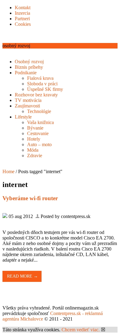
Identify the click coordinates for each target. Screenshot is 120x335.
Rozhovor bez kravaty (36, 94)
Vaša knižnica (40, 122)
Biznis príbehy (29, 67)
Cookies (23, 24)
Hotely (33, 139)
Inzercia (22, 13)
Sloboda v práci (42, 83)
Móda (32, 150)
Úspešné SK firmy (45, 89)
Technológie (39, 111)
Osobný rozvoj (29, 61)
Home (8, 171)
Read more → (22, 276)
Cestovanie (38, 133)
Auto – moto (39, 144)
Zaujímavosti (27, 105)
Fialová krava (40, 78)
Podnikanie (26, 72)
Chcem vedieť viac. (81, 329)
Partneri (22, 18)
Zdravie (34, 155)
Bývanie (35, 127)
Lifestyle (23, 116)
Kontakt (22, 7)
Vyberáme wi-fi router (30, 198)
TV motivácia (28, 100)
